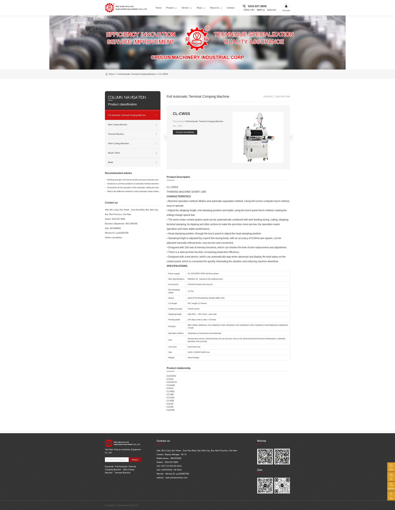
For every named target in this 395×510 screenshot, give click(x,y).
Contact (230, 7)
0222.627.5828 (257, 6)
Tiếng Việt (249, 10)
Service (185, 7)
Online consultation (113, 237)
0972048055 (115, 228)
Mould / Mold (114, 153)
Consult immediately (185, 132)
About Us (214, 7)
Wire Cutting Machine (117, 124)
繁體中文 (261, 10)
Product (170, 7)
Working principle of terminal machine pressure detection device (134, 180)
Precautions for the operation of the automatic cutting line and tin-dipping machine (141, 187)
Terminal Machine (116, 134)
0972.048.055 (131, 223)
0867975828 (175, 458)
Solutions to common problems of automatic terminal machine (133, 184)
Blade (110, 162)
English (271, 10)
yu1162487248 (122, 233)
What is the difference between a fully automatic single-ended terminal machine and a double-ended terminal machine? (157, 191)
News (199, 7)
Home (159, 7)
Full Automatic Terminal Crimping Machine (204, 121)
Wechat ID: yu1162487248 (177, 474)
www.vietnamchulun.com (176, 477)
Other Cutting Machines (118, 143)
